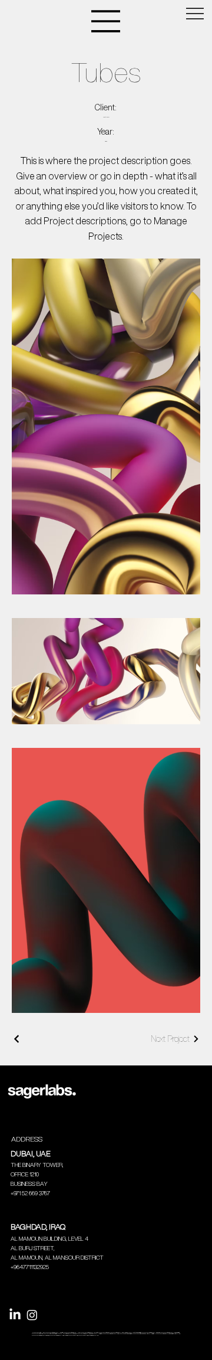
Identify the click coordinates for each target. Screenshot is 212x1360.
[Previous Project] (17, 1039)
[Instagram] (32, 1315)
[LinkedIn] (15, 1315)
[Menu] (106, 21)
